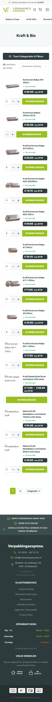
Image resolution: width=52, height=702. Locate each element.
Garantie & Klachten (26, 604)
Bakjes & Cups (12, 19)
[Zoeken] (34, 9)
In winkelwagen (26, 400)
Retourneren (26, 599)
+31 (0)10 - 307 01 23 (28, 552)
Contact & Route (26, 589)
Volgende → (33, 491)
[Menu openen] (47, 9)
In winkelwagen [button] (35, 101)
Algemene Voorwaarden (26, 609)
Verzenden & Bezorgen (26, 594)
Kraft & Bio (31, 19)
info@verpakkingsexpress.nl (28, 557)
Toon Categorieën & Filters (28, 56)
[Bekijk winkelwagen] (40, 9)
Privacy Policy (26, 615)
